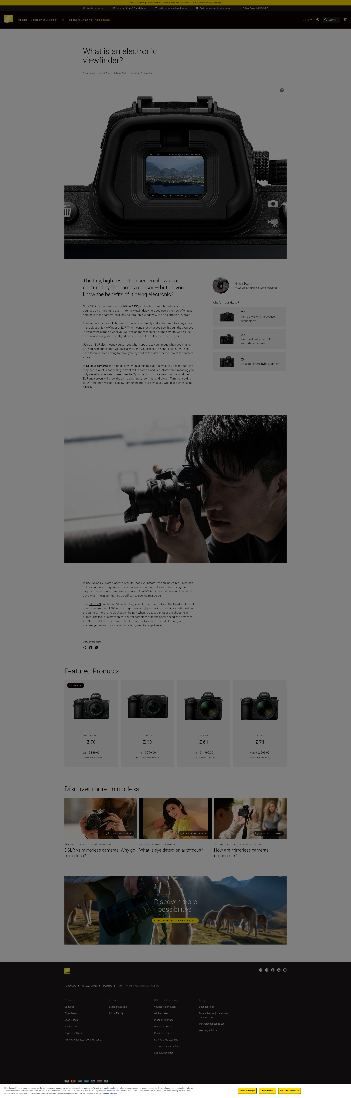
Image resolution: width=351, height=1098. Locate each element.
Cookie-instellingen (247, 1091)
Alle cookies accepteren (289, 1091)
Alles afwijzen (267, 1091)
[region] (175, 1091)
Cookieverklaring (110, 1093)
